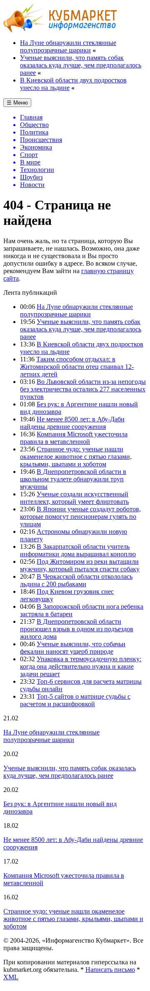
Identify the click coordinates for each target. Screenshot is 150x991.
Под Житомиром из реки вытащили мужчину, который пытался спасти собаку (80, 565)
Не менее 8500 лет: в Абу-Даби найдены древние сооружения (72, 423)
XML (10, 977)
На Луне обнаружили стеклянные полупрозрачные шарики (68, 46)
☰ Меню (17, 103)
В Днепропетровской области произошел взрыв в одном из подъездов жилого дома (76, 629)
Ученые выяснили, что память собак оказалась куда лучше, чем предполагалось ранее (80, 65)
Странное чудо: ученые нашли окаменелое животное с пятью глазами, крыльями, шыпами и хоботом (76, 457)
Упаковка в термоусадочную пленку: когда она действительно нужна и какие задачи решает (80, 666)
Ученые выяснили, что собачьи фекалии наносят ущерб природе (72, 647)
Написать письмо (110, 969)
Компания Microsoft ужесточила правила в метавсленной (74, 438)
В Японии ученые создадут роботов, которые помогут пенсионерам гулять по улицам (80, 516)
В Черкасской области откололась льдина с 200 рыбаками (76, 580)
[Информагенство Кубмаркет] (60, 30)
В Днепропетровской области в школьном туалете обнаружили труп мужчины (73, 479)
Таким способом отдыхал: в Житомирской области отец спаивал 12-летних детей (77, 367)
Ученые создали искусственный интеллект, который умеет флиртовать (74, 498)
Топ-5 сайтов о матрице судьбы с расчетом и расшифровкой (75, 700)
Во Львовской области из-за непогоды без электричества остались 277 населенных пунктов (83, 389)
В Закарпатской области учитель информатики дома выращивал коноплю (78, 550)
